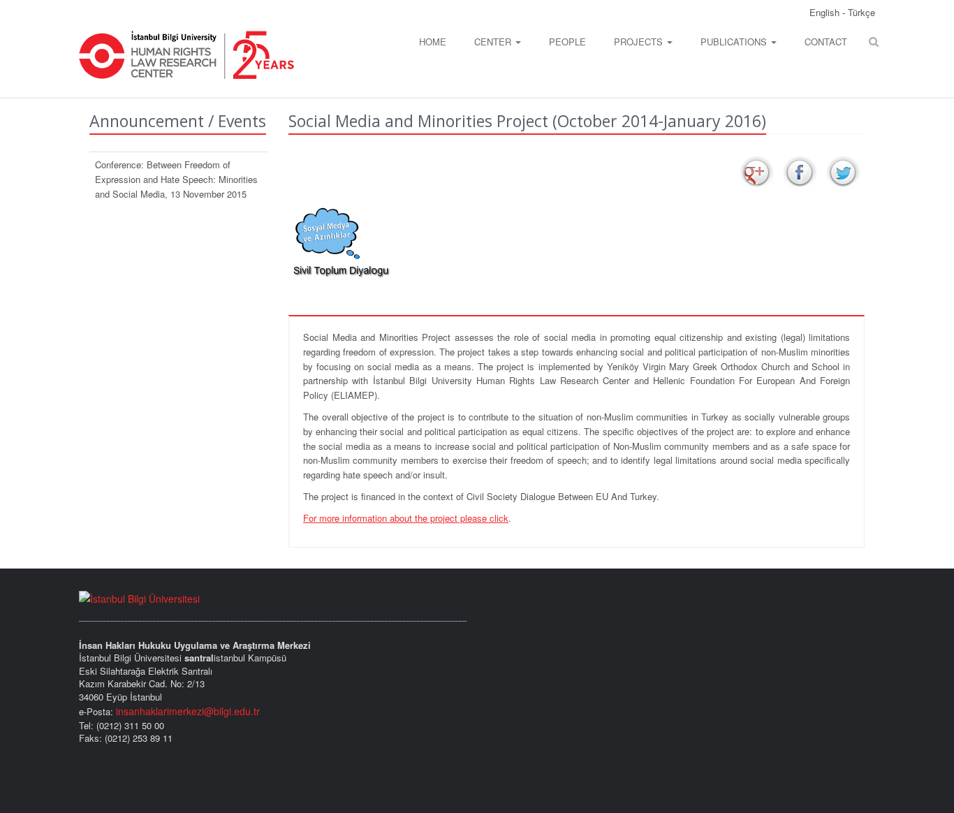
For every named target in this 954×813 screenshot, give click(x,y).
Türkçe (861, 12)
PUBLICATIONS (735, 41)
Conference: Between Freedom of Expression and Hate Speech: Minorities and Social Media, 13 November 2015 (176, 179)
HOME (432, 41)
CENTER (494, 41)
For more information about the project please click (405, 518)
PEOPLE (567, 41)
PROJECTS (640, 41)
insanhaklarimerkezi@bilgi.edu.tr (188, 711)
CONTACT (826, 41)
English (825, 12)
